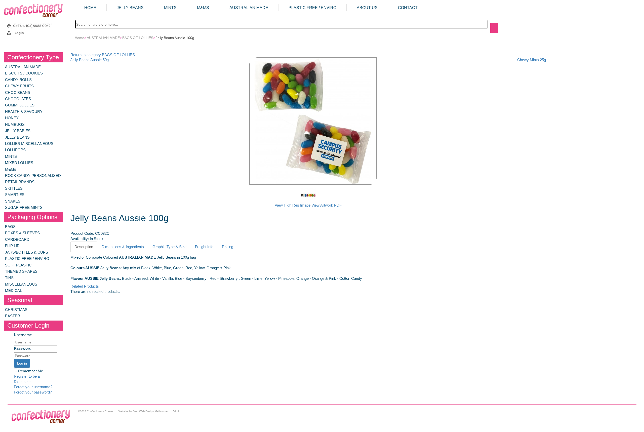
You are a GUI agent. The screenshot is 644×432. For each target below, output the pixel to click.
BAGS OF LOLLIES (137, 38)
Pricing (227, 247)
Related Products (84, 286)
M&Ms (203, 8)
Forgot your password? (33, 392)
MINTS (170, 8)
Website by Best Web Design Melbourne (143, 411)
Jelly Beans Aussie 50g (89, 60)
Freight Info (204, 247)
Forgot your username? (33, 387)
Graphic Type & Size (169, 247)
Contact (408, 8)
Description (83, 247)
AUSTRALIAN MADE (248, 8)
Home (90, 8)
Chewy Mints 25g (531, 60)
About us (367, 8)
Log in (22, 363)
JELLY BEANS (130, 8)
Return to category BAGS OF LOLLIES (102, 55)
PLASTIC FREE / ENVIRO (312, 8)
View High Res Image (293, 205)
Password (22, 348)
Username (23, 335)
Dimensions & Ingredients (123, 247)
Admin (176, 411)
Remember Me (30, 371)
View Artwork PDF (326, 205)
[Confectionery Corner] (33, 10)
